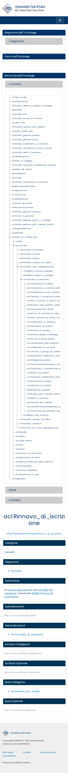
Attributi (15, 500)
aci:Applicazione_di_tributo (28, 457)
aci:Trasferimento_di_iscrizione (41, 347)
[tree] (34, 288)
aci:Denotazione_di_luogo (27, 474)
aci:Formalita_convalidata (31, 250)
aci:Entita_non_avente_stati (24, 237)
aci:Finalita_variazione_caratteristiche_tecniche (34, 165)
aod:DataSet (17, 233)
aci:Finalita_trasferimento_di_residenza (30, 144)
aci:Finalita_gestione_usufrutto (26, 135)
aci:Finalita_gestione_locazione (26, 212)
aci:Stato (20, 445)
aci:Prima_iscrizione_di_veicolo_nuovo (44, 317)
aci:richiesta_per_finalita (25, 691)
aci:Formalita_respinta (29, 258)
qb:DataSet (17, 110)
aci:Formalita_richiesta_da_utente (35, 262)
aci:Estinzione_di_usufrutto (39, 385)
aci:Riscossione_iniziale (22, 207)
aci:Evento (20, 449)
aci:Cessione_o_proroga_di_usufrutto (44, 351)
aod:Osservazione (20, 101)
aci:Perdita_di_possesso (38, 373)
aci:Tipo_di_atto (19, 97)
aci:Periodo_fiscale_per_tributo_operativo (34, 462)
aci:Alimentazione (20, 199)
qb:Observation (18, 173)
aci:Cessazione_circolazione (40, 326)
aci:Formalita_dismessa (30, 423)
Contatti (26, 752)
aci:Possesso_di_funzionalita (29, 453)
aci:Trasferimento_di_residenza (41, 322)
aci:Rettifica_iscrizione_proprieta (38, 271)
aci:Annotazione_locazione (39, 381)
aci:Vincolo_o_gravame (22, 216)
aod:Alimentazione (20, 156)
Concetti (15, 84)
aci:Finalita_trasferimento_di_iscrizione (29, 182)
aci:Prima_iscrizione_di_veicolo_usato (44, 301)
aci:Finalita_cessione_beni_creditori (28, 127)
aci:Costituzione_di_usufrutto (40, 284)
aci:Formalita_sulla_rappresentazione (36, 267)
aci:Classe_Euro (19, 195)
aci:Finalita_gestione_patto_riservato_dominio (33, 224)
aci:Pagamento (18, 479)
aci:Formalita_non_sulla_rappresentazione (38, 428)
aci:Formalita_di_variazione (36, 279)
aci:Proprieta (21, 432)
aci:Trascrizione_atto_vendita (40, 309)
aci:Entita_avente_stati (22, 131)
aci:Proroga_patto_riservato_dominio (44, 394)
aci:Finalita (17, 178)
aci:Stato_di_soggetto (22, 161)
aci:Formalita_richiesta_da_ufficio (34, 419)
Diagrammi (17, 41)
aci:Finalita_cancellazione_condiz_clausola (32, 148)
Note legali (7, 752)
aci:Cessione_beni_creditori (39, 402)
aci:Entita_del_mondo (22, 169)
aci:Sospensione (19, 114)
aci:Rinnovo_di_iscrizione (38, 390)
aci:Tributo (20, 436)
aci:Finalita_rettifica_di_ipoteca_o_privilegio (32, 106)
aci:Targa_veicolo (24, 440)
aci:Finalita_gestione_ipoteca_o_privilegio (31, 220)
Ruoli (13, 490)
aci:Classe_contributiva (26, 470)
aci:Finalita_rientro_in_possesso (26, 152)
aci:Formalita (21, 245)
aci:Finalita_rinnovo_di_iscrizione (27, 118)
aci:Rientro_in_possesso (38, 398)
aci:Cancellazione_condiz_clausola (43, 292)
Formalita (16, 571)
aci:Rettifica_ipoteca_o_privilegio (38, 275)
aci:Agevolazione (19, 190)
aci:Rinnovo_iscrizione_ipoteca (41, 339)
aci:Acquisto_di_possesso (38, 330)
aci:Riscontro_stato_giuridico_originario (45, 305)
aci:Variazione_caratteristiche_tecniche (45, 377)
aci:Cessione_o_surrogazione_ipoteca (44, 296)
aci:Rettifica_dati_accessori (36, 415)
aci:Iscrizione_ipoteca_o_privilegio (42, 334)
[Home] (23, 8)
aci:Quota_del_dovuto (22, 203)
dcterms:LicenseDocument (23, 186)
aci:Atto (19, 241)
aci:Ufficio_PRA (18, 123)
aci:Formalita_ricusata (29, 254)
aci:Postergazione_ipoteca (39, 360)
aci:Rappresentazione (21, 228)
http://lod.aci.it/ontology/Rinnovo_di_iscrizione (34, 533)
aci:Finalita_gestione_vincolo (25, 139)
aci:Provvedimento (24, 466)
